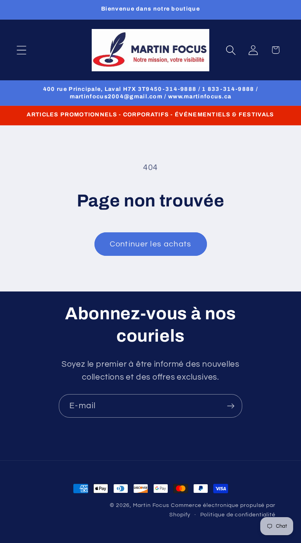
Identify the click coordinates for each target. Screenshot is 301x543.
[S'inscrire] (230, 406)
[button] (21, 50)
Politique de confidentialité (238, 515)
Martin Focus (151, 505)
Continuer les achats (151, 244)
